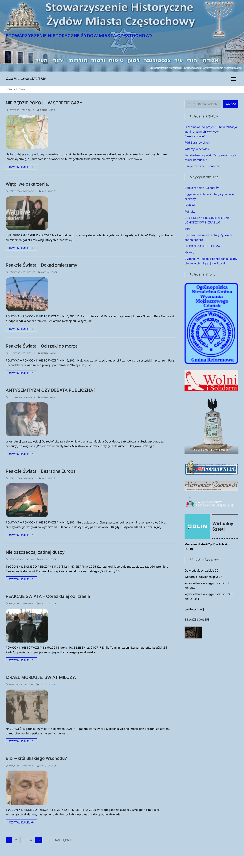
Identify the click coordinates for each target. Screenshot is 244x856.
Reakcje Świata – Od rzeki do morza (42, 346)
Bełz (187, 228)
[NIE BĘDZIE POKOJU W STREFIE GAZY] (27, 132)
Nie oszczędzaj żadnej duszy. (36, 552)
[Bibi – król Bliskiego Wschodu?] (27, 788)
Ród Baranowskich (197, 142)
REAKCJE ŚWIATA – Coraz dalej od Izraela (48, 596)
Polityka (190, 211)
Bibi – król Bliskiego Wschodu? (36, 758)
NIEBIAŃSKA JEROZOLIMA (202, 246)
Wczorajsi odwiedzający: (202, 577)
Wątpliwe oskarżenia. (27, 184)
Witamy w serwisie (197, 149)
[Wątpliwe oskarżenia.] (27, 213)
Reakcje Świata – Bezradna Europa (41, 471)
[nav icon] (234, 79)
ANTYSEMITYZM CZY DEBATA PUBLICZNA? (50, 390)
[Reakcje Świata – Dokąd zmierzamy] (27, 294)
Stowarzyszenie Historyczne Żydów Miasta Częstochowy (79, 35)
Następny (63, 840)
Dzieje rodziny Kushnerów (202, 166)
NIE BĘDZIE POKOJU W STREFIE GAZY (44, 102)
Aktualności (47, 110)
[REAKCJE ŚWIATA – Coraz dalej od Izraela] (27, 626)
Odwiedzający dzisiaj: (200, 570)
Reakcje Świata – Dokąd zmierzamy (41, 265)
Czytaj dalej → (21, 167)
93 (47, 840)
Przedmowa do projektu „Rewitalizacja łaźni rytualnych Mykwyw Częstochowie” (211, 131)
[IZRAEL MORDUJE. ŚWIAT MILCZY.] (27, 707)
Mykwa (189, 252)
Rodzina (190, 205)
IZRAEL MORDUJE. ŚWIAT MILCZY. (41, 677)
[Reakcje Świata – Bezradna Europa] (27, 500)
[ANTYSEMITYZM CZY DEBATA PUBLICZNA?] (27, 419)
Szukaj (230, 103)
